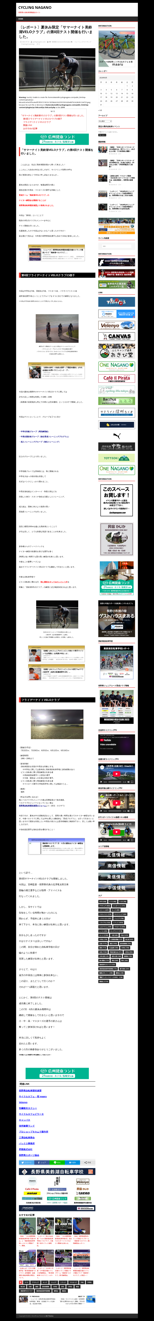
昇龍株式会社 (25, 1149)
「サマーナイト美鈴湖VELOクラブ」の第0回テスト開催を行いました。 (52, 115)
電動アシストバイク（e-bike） (110, 977)
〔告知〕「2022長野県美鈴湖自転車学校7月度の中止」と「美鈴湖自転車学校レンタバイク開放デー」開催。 (27, 1241)
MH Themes (49, 1316)
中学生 (89, 1282)
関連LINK (27, 125)
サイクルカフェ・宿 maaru (33, 1096)
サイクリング (120, 914)
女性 (62, 1287)
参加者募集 (45, 1287)
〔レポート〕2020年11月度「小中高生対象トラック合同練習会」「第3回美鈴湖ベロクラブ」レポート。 (45, 1273)
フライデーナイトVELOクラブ (37, 122)
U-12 (26, 1282)
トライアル (104, 923)
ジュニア (53, 1282)
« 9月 (100, 110)
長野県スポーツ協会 (29, 1155)
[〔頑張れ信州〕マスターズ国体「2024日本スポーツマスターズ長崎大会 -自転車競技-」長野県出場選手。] (102, 180)
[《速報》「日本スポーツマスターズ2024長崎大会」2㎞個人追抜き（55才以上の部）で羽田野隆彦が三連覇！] (102, 165)
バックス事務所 (27, 1143)
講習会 (56, 1291)
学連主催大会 (116, 952)
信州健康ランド (27, 1126)
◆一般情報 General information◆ (60, 42)
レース (103, 931)
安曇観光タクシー (28, 1108)
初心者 (23, 1287)
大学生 (55, 1287)
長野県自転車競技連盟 (30, 1090)
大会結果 (113, 948)
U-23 (122, 902)
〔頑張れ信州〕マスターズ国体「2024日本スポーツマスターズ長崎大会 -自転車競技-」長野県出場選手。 (122, 179)
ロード (103, 935)
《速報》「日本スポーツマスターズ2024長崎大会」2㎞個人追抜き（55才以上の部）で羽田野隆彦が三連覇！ (121, 163)
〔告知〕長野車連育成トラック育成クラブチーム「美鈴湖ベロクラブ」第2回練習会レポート (81, 1239)
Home (20, 19)
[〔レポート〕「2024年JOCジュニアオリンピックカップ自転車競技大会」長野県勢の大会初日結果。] (102, 209)
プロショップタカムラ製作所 (33, 1131)
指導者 (128, 956)
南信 (37, 1287)
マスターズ (73, 1282)
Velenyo (23, 1102)
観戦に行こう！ (106, 973)
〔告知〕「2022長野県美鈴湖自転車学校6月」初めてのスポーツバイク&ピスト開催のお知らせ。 (63, 1239)
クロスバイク (105, 914)
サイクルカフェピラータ (31, 1114)
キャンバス (24, 1120)
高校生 (64, 1291)
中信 (82, 1282)
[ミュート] (128, 782)
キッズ (45, 1282)
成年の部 (116, 956)
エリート (104, 910)
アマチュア (35, 1282)
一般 (114, 935)
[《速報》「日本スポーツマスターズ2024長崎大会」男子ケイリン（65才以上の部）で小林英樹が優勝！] (102, 151)
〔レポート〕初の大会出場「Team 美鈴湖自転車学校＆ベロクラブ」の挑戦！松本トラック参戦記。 (45, 1241)
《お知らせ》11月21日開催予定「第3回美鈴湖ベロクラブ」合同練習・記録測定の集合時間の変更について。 (27, 1273)
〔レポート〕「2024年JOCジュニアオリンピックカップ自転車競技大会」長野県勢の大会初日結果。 (121, 207)
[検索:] (116, 246)
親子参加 (124, 969)
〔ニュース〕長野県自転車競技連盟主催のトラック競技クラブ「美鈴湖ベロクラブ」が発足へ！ (81, 1271)
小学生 (70, 1287)
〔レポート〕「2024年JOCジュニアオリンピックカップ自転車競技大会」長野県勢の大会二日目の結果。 (121, 193)
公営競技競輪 (116, 939)
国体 (102, 948)
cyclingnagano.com (39, 42)
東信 (77, 1287)
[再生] (101, 782)
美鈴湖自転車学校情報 (43, 1291)
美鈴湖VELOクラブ (26, 1291)
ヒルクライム (105, 927)
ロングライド (116, 931)
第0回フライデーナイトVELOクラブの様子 (42, 118)
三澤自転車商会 (27, 1137)
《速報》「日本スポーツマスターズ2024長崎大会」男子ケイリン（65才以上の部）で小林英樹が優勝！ (122, 149)
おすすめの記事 (30, 128)
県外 (124, 960)
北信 (30, 1287)
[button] (102, 135)
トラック (63, 1282)
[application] (116, 744)
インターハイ (119, 906)
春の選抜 (104, 960)
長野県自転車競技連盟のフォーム (32, 806)
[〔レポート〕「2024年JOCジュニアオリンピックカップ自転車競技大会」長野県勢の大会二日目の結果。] (102, 196)
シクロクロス (105, 918)
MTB (102, 902)
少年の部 (104, 956)
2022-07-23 (25, 42)
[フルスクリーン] (132, 782)
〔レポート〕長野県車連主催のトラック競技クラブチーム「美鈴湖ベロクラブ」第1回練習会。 (63, 1271)
